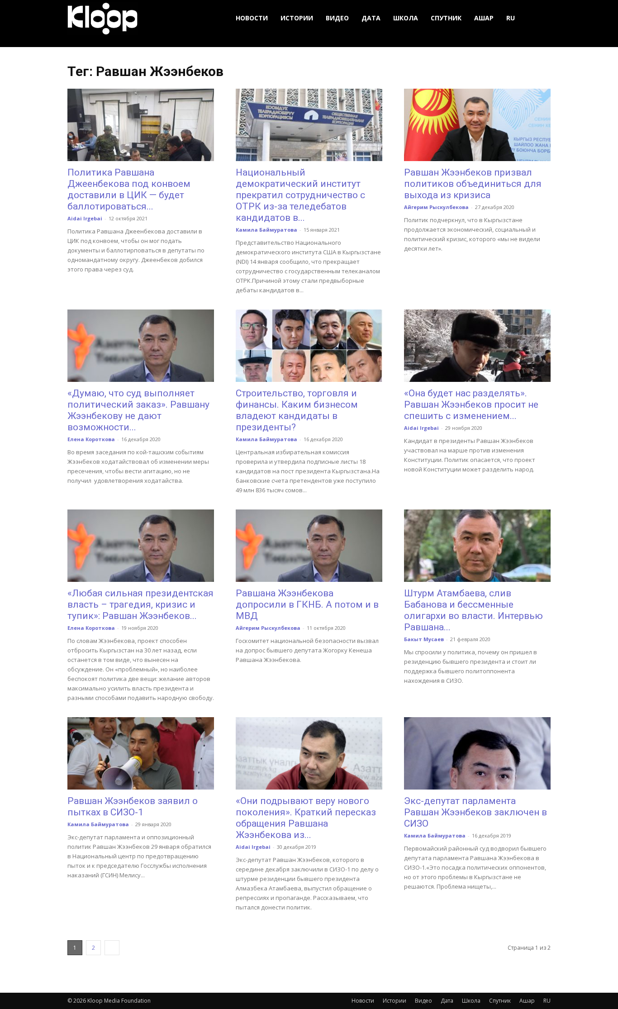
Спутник (446, 18)
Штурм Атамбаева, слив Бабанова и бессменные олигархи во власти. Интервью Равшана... (473, 610)
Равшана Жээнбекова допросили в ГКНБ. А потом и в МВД (307, 604)
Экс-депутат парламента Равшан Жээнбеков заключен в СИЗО (475, 812)
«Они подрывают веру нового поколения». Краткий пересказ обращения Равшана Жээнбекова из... (306, 817)
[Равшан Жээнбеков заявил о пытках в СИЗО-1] (140, 753)
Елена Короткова (91, 439)
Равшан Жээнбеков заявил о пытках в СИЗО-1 (132, 806)
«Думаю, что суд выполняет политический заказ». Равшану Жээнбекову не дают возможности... (138, 410)
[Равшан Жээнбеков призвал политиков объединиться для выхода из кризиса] (477, 125)
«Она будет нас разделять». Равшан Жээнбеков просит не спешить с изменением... (471, 404)
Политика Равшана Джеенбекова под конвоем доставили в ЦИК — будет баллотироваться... (128, 189)
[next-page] (112, 947)
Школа (405, 18)
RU (510, 18)
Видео (337, 18)
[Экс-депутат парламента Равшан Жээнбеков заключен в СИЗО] (477, 753)
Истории (296, 18)
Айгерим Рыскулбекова (436, 207)
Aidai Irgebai (84, 218)
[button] (540, 18)
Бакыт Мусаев (424, 639)
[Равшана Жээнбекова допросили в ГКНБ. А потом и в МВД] (309, 545)
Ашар (484, 18)
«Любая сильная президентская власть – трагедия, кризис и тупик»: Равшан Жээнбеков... (140, 604)
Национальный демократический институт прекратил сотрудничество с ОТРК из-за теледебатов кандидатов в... (300, 195)
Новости (252, 18)
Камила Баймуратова (266, 229)
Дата (370, 18)
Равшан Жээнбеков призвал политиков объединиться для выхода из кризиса (473, 183)
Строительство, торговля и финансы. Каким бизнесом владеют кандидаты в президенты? (297, 410)
